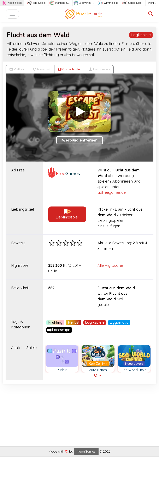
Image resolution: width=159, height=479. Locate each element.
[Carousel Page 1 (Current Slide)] (95, 375)
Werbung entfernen (79, 140)
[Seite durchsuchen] (150, 14)
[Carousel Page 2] (100, 375)
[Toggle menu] (12, 14)
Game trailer (71, 69)
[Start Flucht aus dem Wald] (79, 111)
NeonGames (86, 451)
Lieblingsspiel (67, 217)
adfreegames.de (112, 192)
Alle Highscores (111, 265)
